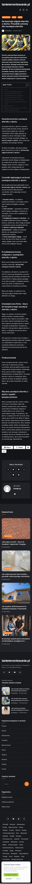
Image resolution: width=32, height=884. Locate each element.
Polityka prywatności (8, 802)
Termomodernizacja (8, 833)
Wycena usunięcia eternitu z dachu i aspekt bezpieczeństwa (15, 109)
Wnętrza (4, 754)
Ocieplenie (6, 842)
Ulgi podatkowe (23, 853)
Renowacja (6, 853)
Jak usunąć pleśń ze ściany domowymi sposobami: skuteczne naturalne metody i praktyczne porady (20, 690)
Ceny (22, 856)
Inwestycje (18, 850)
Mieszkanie (14, 842)
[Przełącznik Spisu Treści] (26, 84)
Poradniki (4, 740)
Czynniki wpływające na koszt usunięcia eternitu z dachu (13, 92)
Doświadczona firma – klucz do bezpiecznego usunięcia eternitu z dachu (15, 101)
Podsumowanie (9, 106)
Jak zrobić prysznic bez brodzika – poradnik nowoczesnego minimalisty (16, 575)
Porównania (6, 859)
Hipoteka (5, 836)
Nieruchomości (6, 745)
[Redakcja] (3, 30)
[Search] (23, 9)
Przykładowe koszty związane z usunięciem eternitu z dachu (14, 96)
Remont (4, 731)
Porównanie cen (7, 839)
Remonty (4, 759)
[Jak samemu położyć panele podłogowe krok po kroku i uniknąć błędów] (6, 710)
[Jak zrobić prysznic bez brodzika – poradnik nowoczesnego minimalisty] (16, 560)
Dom (17, 833)
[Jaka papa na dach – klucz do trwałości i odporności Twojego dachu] (16, 528)
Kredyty (4, 764)
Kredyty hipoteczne (17, 859)
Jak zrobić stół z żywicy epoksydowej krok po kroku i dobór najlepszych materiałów (20, 699)
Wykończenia (19, 847)
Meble (4, 844)
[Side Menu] (26, 9)
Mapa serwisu (6, 806)
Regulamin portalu (7, 797)
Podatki (12, 836)
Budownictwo (6, 17)
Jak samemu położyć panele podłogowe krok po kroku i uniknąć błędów (20, 709)
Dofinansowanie (13, 844)
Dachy (14, 17)
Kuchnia (21, 842)
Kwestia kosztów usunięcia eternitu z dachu (15, 88)
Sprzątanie (14, 853)
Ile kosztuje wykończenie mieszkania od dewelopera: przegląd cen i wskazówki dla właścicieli (16, 640)
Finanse (4, 726)
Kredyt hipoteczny (8, 847)
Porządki (5, 850)
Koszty (4, 750)
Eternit (20, 17)
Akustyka (16, 856)
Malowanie (24, 833)
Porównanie (24, 839)
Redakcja (9, 30)
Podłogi (5, 856)
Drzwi (10, 856)
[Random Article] (20, 10)
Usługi (11, 850)
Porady (4, 769)
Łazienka (16, 839)
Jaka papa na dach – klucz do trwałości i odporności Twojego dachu (14, 543)
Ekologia (18, 836)
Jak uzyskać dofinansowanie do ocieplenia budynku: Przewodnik (14, 607)
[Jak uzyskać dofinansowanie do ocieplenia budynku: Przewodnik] (16, 593)
